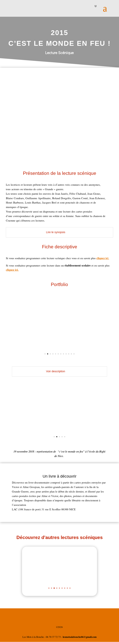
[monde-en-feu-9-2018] (59, 360)
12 (74, 353)
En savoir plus (77, 583)
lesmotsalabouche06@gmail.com (80, 637)
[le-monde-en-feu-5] (59, 443)
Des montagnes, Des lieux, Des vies (77, 566)
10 (68, 353)
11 (71, 353)
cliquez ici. (12, 270)
